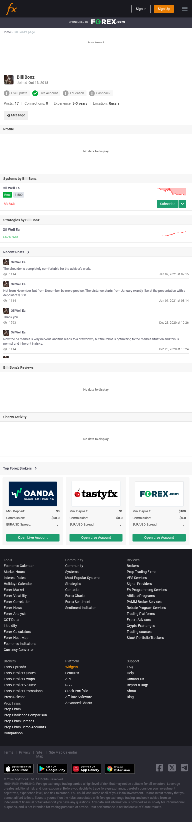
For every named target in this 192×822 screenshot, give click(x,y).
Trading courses (139, 632)
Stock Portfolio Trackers (145, 638)
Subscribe (167, 204)
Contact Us (135, 679)
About (131, 691)
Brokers (133, 566)
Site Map (39, 754)
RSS (68, 685)
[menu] (185, 8)
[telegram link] (184, 767)
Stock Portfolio (76, 691)
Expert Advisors (139, 620)
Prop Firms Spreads (19, 721)
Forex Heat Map (16, 638)
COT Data (11, 620)
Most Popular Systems (82, 578)
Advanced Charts (78, 703)
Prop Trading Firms (141, 572)
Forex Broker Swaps (19, 679)
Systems (71, 572)
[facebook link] (159, 767)
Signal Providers (139, 584)
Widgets (71, 667)
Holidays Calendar (18, 584)
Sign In (141, 9)
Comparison (13, 733)
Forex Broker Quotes (20, 673)
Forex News (13, 608)
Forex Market (14, 590)
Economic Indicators (20, 644)
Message (17, 115)
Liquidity (10, 626)
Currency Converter (19, 650)
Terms (8, 752)
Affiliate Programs (141, 596)
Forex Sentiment (77, 602)
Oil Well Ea (11, 188)
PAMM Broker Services (144, 602)
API (68, 679)
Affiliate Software (78, 697)
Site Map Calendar (63, 752)
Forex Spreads (15, 667)
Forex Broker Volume (20, 685)
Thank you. (11, 317)
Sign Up (164, 9)
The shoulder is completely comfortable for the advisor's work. (47, 269)
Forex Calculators (17, 632)
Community (74, 566)
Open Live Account (33, 538)
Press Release (14, 697)
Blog (130, 697)
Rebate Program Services (146, 608)
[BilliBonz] (6, 262)
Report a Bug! (137, 685)
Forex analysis (15, 614)
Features (72, 673)
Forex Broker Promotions (23, 691)
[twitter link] (172, 767)
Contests (72, 590)
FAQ (130, 667)
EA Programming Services (147, 590)
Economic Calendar (19, 566)
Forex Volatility (15, 596)
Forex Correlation (17, 602)
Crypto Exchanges (141, 626)
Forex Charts (75, 596)
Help (130, 673)
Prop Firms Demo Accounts (25, 727)
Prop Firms (12, 709)
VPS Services (137, 578)
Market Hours (14, 572)
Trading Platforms (141, 614)
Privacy (24, 752)
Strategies (73, 584)
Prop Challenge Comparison (25, 715)
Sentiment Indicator (80, 608)
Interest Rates (15, 578)
